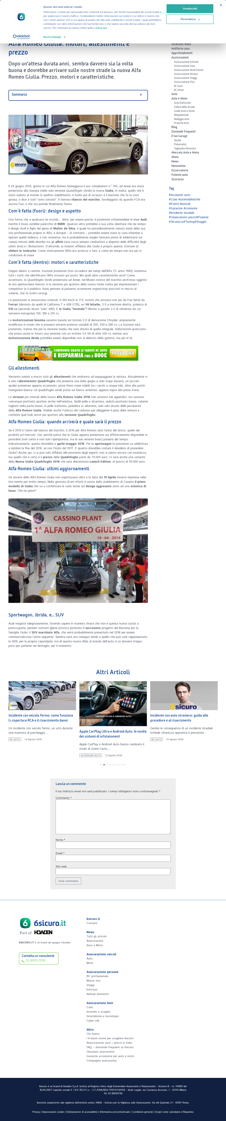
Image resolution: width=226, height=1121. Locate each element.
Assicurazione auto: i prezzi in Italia (109, 1043)
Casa (90, 1007)
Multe (177, 141)
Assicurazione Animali (186, 62)
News (175, 162)
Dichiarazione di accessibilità (82, 1112)
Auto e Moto (179, 99)
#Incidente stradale (181, 213)
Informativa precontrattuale (115, 1112)
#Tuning (188, 222)
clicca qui (101, 27)
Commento (64, 798)
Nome (60, 839)
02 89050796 (115, 1093)
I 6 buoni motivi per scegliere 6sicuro (110, 1038)
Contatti (92, 923)
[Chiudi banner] (221, 5)
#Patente (202, 217)
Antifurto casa (180, 49)
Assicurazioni (180, 58)
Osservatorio (179, 171)
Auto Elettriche (182, 103)
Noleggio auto (181, 119)
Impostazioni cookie (53, 1112)
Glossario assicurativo (100, 1052)
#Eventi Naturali (179, 204)
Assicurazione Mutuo (186, 74)
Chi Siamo (93, 1034)
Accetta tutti (190, 8)
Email (60, 853)
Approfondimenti (182, 53)
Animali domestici (98, 994)
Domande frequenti (183, 132)
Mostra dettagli (52, 37)
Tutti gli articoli (96, 936)
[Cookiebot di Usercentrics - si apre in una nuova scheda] (21, 37)
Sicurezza (177, 179)
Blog (174, 127)
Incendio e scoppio (98, 1012)
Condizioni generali (142, 1112)
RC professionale (97, 976)
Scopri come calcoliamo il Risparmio (174, 1112)
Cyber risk (93, 1021)
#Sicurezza (176, 222)
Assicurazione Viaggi (185, 78)
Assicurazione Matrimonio (188, 70)
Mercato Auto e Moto (185, 153)
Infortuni (92, 990)
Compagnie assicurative (102, 1061)
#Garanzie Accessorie (183, 208)
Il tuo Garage (179, 136)
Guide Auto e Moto (184, 111)
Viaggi (90, 985)
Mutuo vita (93, 981)
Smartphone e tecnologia (103, 1016)
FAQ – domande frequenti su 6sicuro (110, 1047)
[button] (10, 721)
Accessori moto (181, 44)
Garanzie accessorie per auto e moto (110, 1056)
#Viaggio (200, 222)
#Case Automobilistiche (184, 199)
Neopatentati (181, 115)
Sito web (61, 866)
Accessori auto (90, 755)
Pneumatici (180, 145)
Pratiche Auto (181, 123)
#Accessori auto (179, 195)
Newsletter (178, 166)
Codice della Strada (184, 107)
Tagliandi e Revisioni (185, 149)
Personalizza (188, 19)
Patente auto (179, 175)
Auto (174, 94)
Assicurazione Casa (184, 66)
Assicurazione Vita (184, 82)
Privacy (36, 1112)
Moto (175, 157)
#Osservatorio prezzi (182, 217)
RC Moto (179, 90)
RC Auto (178, 86)
